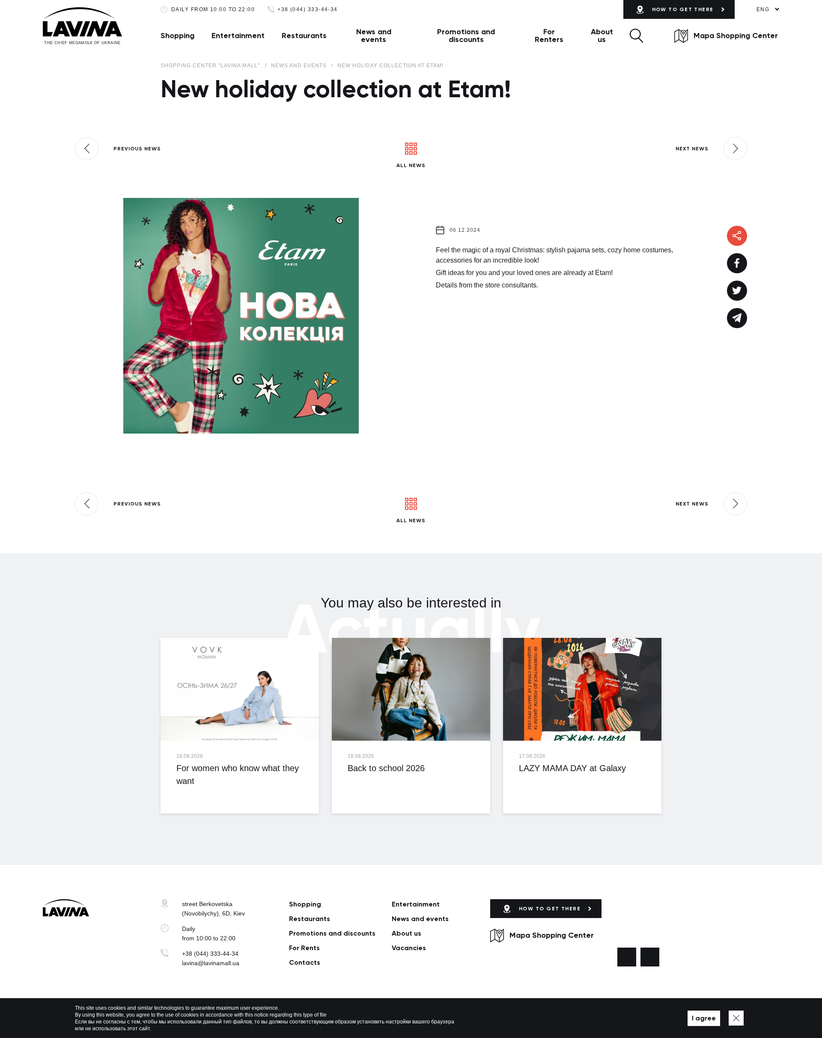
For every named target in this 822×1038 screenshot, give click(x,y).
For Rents (304, 948)
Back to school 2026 (386, 768)
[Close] (736, 1018)
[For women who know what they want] (240, 689)
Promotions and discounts (466, 35)
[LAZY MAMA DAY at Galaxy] (582, 689)
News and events (373, 35)
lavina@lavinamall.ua (210, 963)
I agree (704, 1018)
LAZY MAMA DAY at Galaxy (572, 768)
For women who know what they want (237, 774)
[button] (636, 35)
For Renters (549, 35)
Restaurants (304, 35)
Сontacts (304, 962)
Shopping (177, 35)
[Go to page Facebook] (626, 957)
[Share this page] (737, 263)
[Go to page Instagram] (649, 957)
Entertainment (238, 35)
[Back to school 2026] (411, 689)
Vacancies (409, 948)
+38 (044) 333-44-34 (307, 9)
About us (602, 35)
